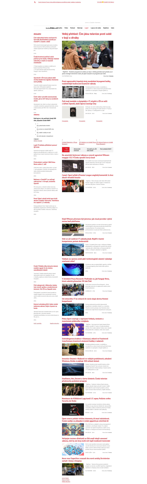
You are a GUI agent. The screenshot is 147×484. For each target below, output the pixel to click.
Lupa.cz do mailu (96, 28)
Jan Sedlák (88, 113)
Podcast (72, 28)
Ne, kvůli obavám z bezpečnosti (45, 136)
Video (66, 28)
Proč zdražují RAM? (105, 149)
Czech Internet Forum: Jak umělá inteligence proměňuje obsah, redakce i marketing (59, 2)
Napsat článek (65, 480)
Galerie (113, 28)
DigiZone (106, 28)
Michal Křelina (89, 93)
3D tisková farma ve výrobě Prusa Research (104, 143)
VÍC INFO (99, 2)
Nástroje (79, 28)
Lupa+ (87, 28)
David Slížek (88, 452)
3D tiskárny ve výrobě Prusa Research (87, 143)
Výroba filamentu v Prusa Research (69, 143)
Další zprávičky (37, 323)
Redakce (87, 412)
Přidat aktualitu (66, 481)
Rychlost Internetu (47, 28)
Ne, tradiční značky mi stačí (44, 132)
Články (52, 28)
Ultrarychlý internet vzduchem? (77, 150)
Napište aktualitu (54, 323)
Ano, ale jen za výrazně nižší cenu (45, 129)
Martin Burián (89, 253)
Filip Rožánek (65, 76)
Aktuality (59, 28)
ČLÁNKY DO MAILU (108, 2)
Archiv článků (65, 478)
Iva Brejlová (88, 291)
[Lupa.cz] (35, 2)
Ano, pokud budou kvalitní (43, 125)
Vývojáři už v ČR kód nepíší (92, 149)
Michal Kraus (88, 233)
